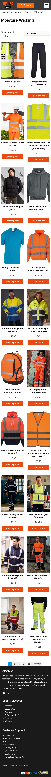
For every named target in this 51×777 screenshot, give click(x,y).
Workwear (9, 721)
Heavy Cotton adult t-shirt (12, 269)
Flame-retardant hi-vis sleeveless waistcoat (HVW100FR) (38, 145)
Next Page (37, 664)
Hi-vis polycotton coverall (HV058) (38, 391)
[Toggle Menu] (46, 5)
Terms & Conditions (13, 738)
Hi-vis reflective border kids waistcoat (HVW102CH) (38, 453)
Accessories (10, 706)
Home (4, 12)
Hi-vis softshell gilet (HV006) (38, 516)
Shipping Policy (11, 751)
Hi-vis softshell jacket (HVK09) (12, 577)
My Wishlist (9, 745)
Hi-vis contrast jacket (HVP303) (12, 330)
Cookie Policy (10, 754)
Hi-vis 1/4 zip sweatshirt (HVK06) (38, 269)
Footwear (8, 712)
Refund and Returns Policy (15, 757)
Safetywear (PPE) (12, 715)
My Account (10, 741)
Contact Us (9, 735)
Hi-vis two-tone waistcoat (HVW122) (12, 638)
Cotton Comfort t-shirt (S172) (12, 144)
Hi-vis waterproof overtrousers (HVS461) (38, 639)
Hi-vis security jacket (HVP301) (12, 516)
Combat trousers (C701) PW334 (38, 83)
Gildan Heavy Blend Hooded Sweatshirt (38, 208)
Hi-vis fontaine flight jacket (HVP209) (38, 330)
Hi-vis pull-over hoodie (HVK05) (12, 452)
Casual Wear (10, 709)
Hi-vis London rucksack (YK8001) (12, 391)
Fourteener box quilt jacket (12, 208)
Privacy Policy (10, 748)
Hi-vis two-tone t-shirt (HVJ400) (38, 577)
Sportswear (9, 718)
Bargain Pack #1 (12, 81)
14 (29, 664)
